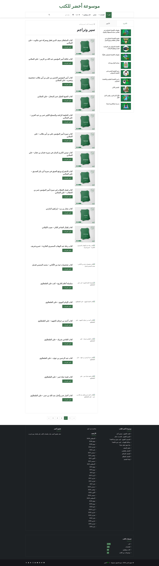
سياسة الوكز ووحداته (113, 63)
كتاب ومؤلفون (86, 15)
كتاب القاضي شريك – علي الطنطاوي (58, 339)
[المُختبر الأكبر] (126, 90)
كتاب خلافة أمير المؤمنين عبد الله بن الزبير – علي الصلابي (51, 59)
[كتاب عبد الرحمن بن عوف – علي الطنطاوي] (85, 365)
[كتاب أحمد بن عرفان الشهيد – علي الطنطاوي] (85, 327)
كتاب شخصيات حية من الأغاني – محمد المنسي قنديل (52, 265)
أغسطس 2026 (91, 438)
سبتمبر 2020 (91, 495)
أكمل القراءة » (67, 47)
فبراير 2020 (91, 515)
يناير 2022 (92, 450)
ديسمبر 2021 (91, 452)
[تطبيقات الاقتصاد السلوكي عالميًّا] (126, 57)
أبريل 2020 (92, 509)
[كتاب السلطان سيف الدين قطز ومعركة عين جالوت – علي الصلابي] (85, 47)
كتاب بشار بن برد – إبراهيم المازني (59, 209)
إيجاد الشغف (127, 459)
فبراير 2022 (91, 447)
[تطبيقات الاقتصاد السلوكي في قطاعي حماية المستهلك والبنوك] (126, 32)
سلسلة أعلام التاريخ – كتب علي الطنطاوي (56, 283)
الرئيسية (91, 24)
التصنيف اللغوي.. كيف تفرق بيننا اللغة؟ (120, 439)
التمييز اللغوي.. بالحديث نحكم (122, 436)
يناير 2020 (92, 518)
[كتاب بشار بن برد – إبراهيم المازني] (85, 215)
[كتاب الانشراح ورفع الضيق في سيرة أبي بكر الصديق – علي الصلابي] (85, 178)
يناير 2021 (92, 484)
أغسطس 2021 (91, 464)
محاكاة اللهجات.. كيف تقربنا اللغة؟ (121, 442)
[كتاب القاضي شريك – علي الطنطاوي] (85, 346)
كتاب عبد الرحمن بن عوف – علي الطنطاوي (56, 358)
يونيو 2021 (92, 469)
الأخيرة (125, 23)
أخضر (105, 562)
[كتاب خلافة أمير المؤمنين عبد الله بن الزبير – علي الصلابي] (85, 65)
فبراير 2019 (92, 524)
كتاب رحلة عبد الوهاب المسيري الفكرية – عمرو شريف (52, 246)
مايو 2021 (92, 472)
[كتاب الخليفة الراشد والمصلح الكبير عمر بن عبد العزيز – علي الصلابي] (85, 122)
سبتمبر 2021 (91, 461)
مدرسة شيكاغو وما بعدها (112, 104)
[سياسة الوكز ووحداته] (126, 65)
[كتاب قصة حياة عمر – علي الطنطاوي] (85, 383)
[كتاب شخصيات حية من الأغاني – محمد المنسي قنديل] (85, 271)
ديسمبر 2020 (91, 487)
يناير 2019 (92, 526)
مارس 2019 (91, 521)
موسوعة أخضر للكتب (125, 429)
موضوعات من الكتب (124, 552)
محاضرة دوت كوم (91, 428)
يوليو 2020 (92, 501)
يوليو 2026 (92, 441)
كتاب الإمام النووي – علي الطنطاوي (59, 302)
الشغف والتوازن (126, 451)
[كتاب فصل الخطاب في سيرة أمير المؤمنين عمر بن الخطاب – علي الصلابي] (85, 196)
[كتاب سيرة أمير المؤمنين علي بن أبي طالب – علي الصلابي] (85, 140)
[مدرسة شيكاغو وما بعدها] (126, 106)
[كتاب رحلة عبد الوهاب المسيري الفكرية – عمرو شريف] (85, 253)
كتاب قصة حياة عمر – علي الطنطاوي (58, 377)
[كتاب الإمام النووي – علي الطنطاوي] (85, 309)
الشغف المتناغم (126, 453)
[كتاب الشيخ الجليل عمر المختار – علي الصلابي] (85, 103)
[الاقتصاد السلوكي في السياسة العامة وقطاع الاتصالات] (126, 49)
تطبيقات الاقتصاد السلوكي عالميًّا (111, 55)
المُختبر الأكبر (115, 87)
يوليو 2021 (92, 467)
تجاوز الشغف (126, 448)
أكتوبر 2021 (92, 458)
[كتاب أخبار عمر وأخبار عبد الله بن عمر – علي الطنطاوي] (85, 402)
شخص (94, 15)
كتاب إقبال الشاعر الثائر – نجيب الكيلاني (57, 227)
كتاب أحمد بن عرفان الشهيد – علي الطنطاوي (55, 321)
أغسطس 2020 (91, 498)
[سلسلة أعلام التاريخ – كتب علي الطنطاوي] (85, 290)
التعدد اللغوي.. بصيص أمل (123, 434)
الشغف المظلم (126, 456)
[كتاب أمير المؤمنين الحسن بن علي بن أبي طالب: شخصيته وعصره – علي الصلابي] (85, 84)
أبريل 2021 (92, 475)
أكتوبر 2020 (91, 492)
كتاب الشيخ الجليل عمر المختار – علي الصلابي (55, 96)
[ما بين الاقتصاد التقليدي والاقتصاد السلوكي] (126, 81)
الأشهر (108, 23)
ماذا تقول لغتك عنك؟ (124, 445)
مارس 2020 (91, 512)
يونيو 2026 (92, 444)
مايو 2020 (92, 506)
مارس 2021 (92, 478)
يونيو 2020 (92, 504)
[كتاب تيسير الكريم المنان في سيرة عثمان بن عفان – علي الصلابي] (85, 159)
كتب (109, 15)
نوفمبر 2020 (91, 489)
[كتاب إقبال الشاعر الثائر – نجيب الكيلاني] (85, 234)
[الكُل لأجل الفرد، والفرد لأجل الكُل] (126, 98)
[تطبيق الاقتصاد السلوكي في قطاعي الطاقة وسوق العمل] (126, 41)
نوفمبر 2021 (91, 455)
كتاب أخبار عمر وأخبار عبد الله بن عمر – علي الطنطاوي (51, 395)
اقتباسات (102, 15)
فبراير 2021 (92, 481)
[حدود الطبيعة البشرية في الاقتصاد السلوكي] (126, 73)
